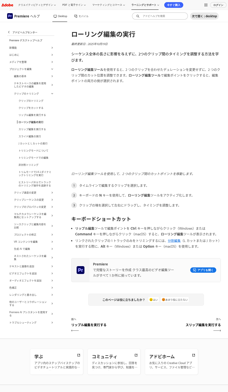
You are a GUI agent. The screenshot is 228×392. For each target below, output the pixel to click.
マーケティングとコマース (107, 4)
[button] (206, 5)
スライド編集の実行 (30, 136)
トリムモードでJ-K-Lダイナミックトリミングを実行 (35, 173)
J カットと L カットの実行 (33, 143)
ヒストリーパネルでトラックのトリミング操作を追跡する (35, 183)
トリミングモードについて (33, 150)
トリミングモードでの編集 (33, 157)
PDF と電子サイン (72, 4)
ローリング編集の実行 (31, 122)
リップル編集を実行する (32, 115)
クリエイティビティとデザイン (35, 4)
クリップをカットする (31, 107)
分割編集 (174, 240)
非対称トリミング (28, 164)
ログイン (218, 5)
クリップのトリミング (31, 100)
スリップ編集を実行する (32, 129)
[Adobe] (7, 5)
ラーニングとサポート (143, 4)
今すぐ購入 (173, 4)
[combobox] (160, 16)
